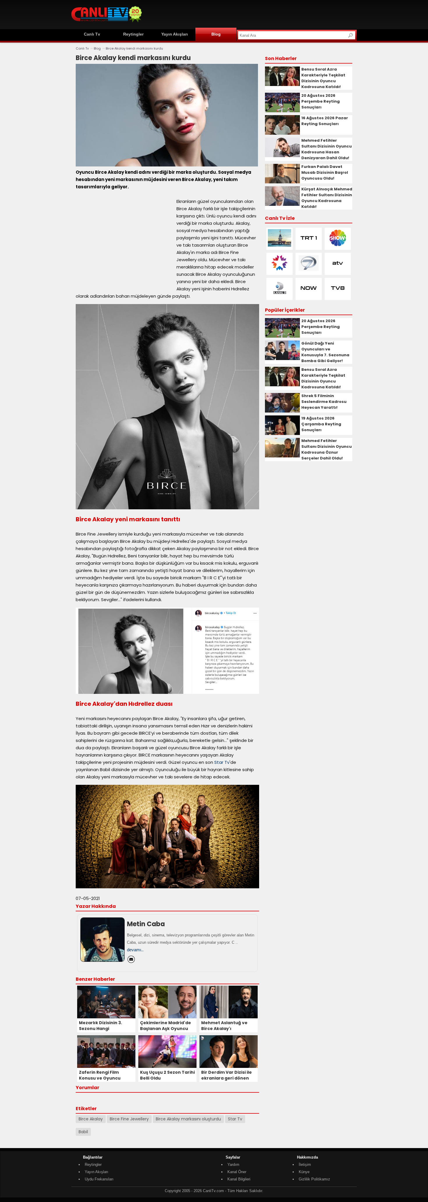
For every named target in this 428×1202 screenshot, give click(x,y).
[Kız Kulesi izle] (279, 245)
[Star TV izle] (279, 270)
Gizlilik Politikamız (314, 1179)
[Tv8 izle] (337, 295)
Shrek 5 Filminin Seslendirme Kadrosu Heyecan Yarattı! (323, 401)
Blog (216, 34)
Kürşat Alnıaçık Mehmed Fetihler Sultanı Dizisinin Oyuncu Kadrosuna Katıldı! (326, 197)
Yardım (233, 1164)
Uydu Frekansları (99, 1179)
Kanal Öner (236, 1172)
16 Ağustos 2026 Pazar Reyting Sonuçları (324, 121)
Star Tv (221, 762)
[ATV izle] (337, 270)
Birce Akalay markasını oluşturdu (188, 1119)
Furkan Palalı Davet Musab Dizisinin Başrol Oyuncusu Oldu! (324, 172)
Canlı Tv (92, 34)
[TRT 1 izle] (308, 245)
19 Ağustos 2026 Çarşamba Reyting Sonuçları (321, 424)
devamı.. (135, 949)
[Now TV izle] (308, 295)
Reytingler (133, 34)
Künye (304, 1172)
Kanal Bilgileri (238, 1179)
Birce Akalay (91, 1119)
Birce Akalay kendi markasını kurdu (134, 48)
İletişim (305, 1164)
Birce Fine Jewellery (129, 1119)
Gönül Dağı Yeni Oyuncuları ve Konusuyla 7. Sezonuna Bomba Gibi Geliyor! (325, 352)
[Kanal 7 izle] (308, 270)
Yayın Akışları (174, 34)
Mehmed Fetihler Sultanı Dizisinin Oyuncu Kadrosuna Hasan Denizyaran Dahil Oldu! (326, 149)
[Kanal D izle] (279, 295)
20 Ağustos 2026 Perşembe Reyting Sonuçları (320, 101)
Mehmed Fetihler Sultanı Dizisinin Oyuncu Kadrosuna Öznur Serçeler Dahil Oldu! (326, 449)
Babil (83, 1132)
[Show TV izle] (337, 245)
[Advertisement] (251, 14)
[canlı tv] (106, 23)
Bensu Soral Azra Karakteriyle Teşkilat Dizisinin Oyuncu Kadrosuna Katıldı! (323, 78)
